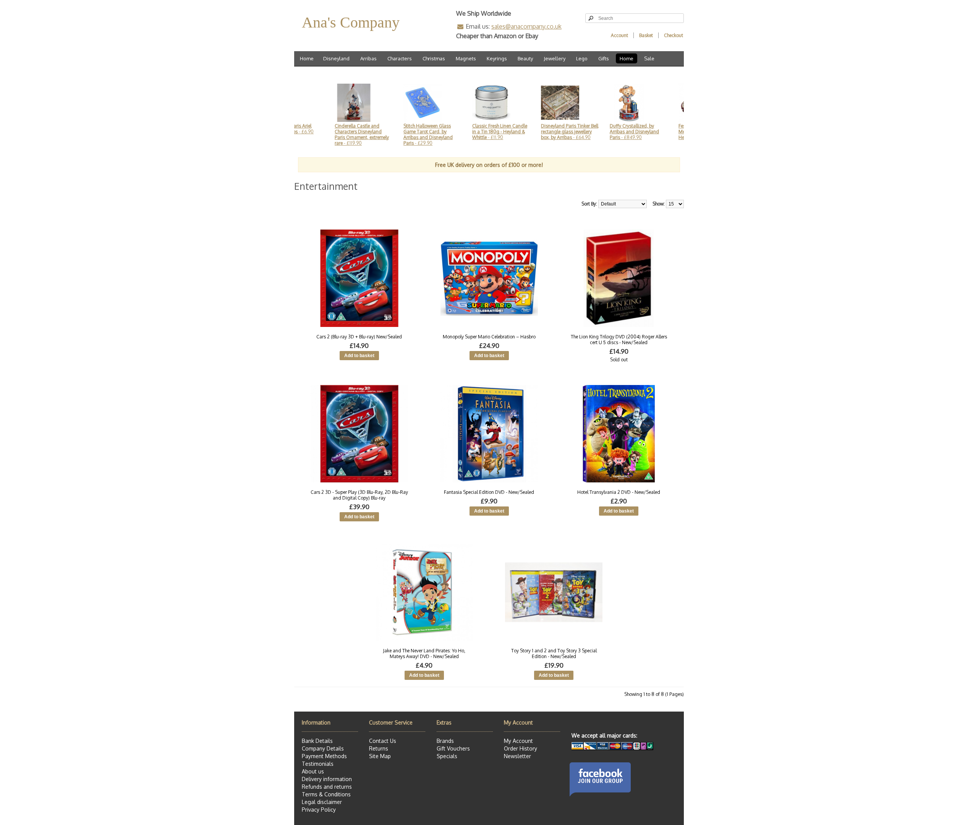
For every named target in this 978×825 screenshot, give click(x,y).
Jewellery (554, 58)
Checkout (673, 35)
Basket (646, 35)
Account (619, 35)
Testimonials (318, 763)
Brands (445, 741)
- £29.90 (398, 134)
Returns (378, 748)
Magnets (466, 58)
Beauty (525, 58)
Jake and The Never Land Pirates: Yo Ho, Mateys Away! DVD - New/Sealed (424, 653)
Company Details (323, 748)
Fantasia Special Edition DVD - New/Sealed (489, 492)
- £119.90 (332, 134)
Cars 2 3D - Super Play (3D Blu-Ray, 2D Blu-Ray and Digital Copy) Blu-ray (359, 495)
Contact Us (382, 741)
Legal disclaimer (322, 802)
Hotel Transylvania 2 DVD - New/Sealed (618, 492)
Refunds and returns (327, 786)
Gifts (603, 58)
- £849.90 (605, 131)
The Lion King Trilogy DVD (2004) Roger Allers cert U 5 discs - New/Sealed (619, 339)
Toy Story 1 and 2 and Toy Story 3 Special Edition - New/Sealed (554, 653)
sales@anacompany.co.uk (526, 26)
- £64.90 (540, 131)
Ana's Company (351, 22)
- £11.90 (470, 131)
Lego (582, 58)
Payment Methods (324, 756)
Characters (399, 58)
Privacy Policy (319, 809)
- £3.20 (677, 131)
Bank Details (317, 741)
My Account (518, 741)
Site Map (380, 756)
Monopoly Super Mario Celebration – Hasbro (489, 337)
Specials (447, 756)
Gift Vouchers (453, 748)
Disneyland (336, 58)
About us (313, 771)
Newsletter (517, 756)
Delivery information (327, 779)
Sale (649, 58)
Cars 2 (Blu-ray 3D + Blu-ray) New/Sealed (359, 337)
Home (307, 58)
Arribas (368, 58)
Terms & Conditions (326, 794)
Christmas (434, 58)
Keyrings (497, 58)
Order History (520, 748)
